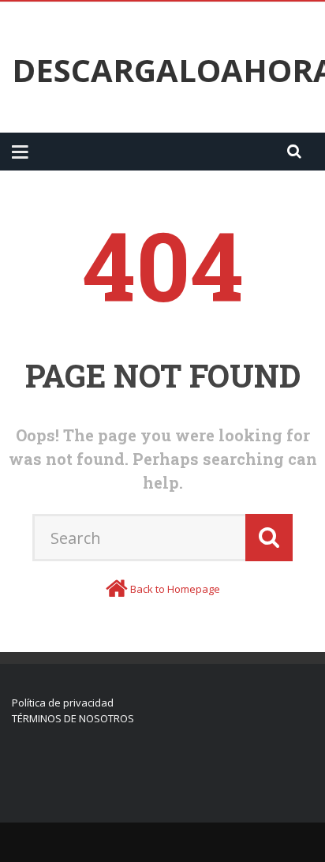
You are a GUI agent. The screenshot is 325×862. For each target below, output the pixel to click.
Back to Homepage (175, 589)
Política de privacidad (63, 702)
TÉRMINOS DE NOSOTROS (73, 718)
